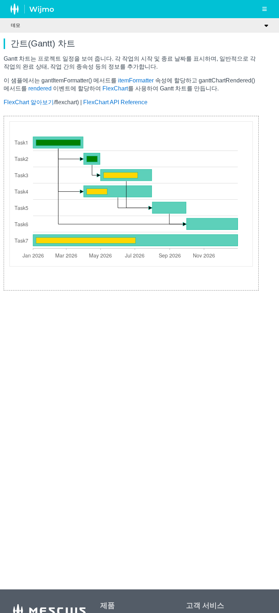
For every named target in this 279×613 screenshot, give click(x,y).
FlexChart (115, 88)
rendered (40, 88)
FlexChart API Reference (115, 102)
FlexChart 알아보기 (29, 102)
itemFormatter (136, 80)
